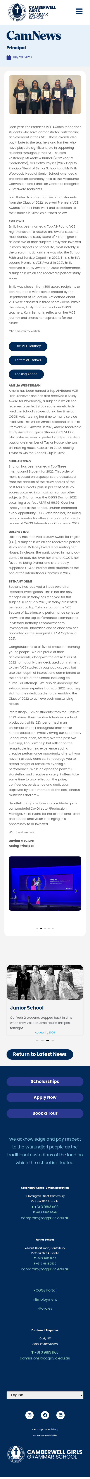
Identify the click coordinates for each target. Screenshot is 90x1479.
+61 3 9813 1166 (45, 1207)
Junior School (26, 1008)
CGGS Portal (46, 1290)
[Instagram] (29, 1415)
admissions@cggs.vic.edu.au (45, 1358)
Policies (45, 1308)
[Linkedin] (60, 1415)
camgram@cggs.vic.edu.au (45, 1218)
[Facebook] (45, 1415)
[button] (13, 891)
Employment (46, 1299)
